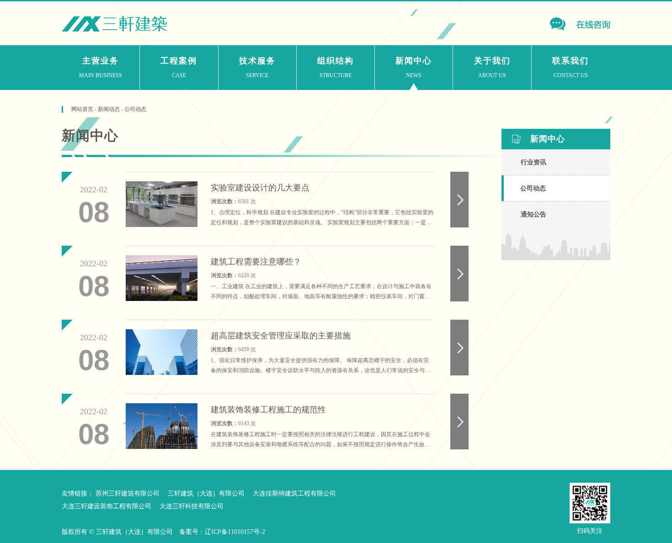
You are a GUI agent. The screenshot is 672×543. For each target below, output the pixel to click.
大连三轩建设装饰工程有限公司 (106, 506)
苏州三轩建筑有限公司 (128, 493)
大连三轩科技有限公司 (192, 506)
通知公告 (533, 214)
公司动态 (135, 109)
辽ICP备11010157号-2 (235, 531)
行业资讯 (533, 162)
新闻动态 (109, 109)
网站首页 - (84, 109)
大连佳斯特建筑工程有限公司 (294, 493)
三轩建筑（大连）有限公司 (206, 493)
